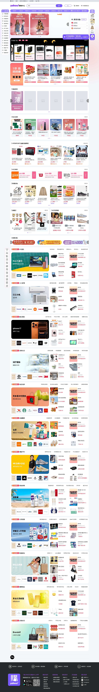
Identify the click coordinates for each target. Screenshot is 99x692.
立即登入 (84, 19)
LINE (85, 684)
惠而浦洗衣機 (53, 283)
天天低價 (40, 11)
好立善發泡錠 (75, 418)
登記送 (21, 11)
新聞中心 (86, 677)
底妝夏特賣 (51, 485)
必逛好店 (53, 11)
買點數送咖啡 (84, 587)
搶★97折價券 (73, 519)
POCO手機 (57, 316)
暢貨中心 (27, 11)
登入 (68, 5)
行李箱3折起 (84, 553)
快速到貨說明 (76, 684)
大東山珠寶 (69, 587)
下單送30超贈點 (84, 620)
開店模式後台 (76, 681)
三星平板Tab (48, 316)
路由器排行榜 (84, 249)
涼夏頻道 (47, 11)
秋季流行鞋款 (67, 553)
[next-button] (88, 242)
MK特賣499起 (60, 587)
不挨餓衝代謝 (66, 418)
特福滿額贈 (58, 350)
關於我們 (46, 677)
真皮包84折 (76, 553)
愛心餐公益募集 (54, 384)
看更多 (92, 32)
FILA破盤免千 (76, 452)
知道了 (85, 37)
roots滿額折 (58, 553)
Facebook (86, 680)
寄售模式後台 (76, 679)
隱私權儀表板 (47, 688)
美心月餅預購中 (74, 384)
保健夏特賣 (49, 418)
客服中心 (65, 677)
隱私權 (45, 681)
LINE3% (50, 620)
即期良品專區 (44, 384)
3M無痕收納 (76, 350)
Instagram (86, 682)
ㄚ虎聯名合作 (66, 684)
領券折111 (49, 553)
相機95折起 (85, 316)
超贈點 (85, 11)
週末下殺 (60, 11)
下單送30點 (58, 620)
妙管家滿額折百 (63, 519)
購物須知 (46, 686)
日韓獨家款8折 (57, 452)
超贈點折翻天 (56, 677)
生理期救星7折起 (83, 519)
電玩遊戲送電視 (84, 283)
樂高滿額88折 (43, 519)
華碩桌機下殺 (60, 249)
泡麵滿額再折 (74, 620)
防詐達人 (76, 249)
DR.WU (78, 485)
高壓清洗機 (50, 350)
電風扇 (75, 283)
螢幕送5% (68, 249)
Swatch (76, 587)
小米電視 (69, 283)
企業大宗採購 (66, 679)
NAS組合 (52, 249)
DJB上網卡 (65, 316)
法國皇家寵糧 (84, 384)
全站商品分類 (76, 686)
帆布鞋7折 (85, 452)
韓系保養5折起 (60, 485)
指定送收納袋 (67, 350)
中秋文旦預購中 (64, 384)
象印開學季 (61, 283)
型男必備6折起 (50, 587)
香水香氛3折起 (70, 485)
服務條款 (46, 684)
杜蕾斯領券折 (84, 418)
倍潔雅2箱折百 (53, 519)
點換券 (14, 11)
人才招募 (65, 681)
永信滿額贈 (57, 418)
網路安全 (46, 679)
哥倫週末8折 (67, 452)
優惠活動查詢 (56, 681)
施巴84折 (85, 485)
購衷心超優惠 (56, 679)
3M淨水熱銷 (85, 350)
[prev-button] (11, 242)
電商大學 (75, 677)
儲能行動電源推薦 (75, 316)
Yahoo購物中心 (17, 5)
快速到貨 (34, 11)
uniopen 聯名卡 (76, 11)
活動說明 (85, 143)
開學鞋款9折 (48, 452)
